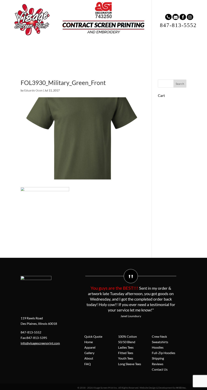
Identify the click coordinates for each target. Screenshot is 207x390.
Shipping (158, 358)
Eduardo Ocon (33, 90)
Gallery (76, 48)
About (93, 48)
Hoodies (158, 347)
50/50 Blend (126, 342)
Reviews (157, 364)
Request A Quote (149, 48)
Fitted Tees (125, 353)
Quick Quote (93, 336)
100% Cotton (127, 336)
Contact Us (160, 369)
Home (40, 48)
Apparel (58, 48)
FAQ (108, 48)
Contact (124, 48)
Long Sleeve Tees (129, 364)
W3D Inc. (181, 387)
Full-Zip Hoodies (163, 353)
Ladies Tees (126, 347)
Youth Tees (125, 358)
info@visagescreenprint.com (40, 343)
